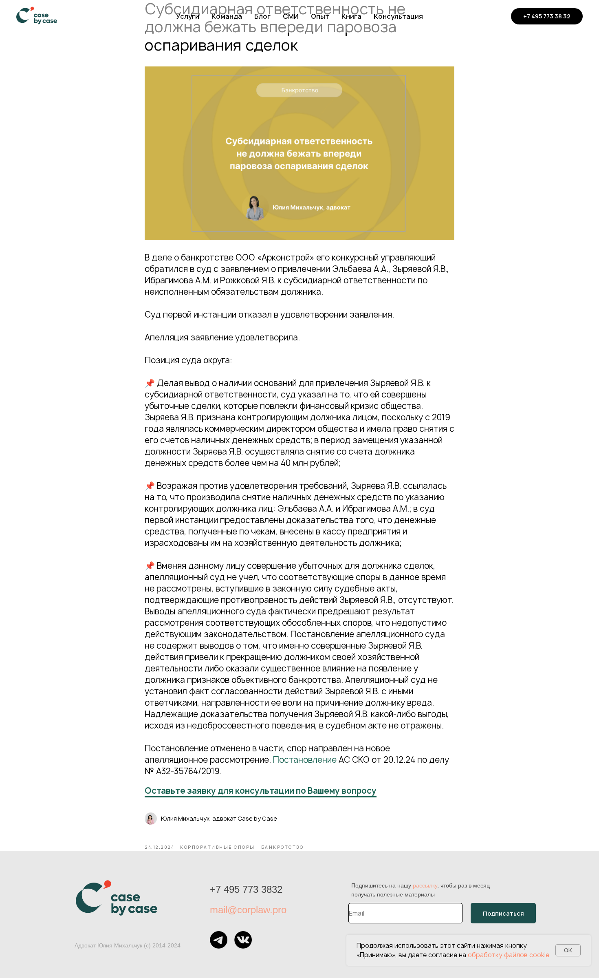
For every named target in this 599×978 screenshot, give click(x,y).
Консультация (398, 16)
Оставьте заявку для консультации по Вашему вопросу (261, 790)
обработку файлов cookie (508, 955)
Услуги (187, 16)
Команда (226, 16)
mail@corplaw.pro (248, 909)
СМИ (291, 16)
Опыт (320, 16)
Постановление (305, 759)
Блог (262, 16)
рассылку (425, 885)
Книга (351, 16)
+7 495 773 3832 (246, 889)
